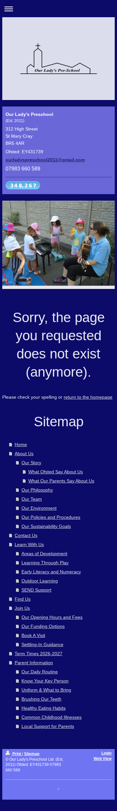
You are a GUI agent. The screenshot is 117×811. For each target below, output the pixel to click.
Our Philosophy (37, 490)
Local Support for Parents (47, 726)
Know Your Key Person (45, 680)
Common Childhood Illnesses (51, 717)
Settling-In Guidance (42, 644)
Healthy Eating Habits (43, 708)
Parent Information (34, 662)
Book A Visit (33, 635)
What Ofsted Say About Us (55, 471)
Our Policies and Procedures (50, 517)
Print (16, 754)
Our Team (31, 499)
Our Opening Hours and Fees (52, 617)
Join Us (22, 608)
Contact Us (26, 535)
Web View (102, 758)
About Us (24, 453)
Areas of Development (44, 553)
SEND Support (36, 590)
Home (21, 444)
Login (106, 753)
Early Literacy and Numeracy (51, 571)
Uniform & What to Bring (46, 689)
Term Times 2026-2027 (38, 653)
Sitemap (31, 754)
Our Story (31, 462)
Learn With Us (29, 544)
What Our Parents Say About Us (61, 480)
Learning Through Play (45, 562)
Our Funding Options (43, 626)
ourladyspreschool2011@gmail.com (45, 159)
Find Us (23, 599)
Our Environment (39, 508)
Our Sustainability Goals (46, 526)
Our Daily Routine (39, 671)
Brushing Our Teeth (41, 699)
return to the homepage (88, 397)
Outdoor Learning (39, 580)
